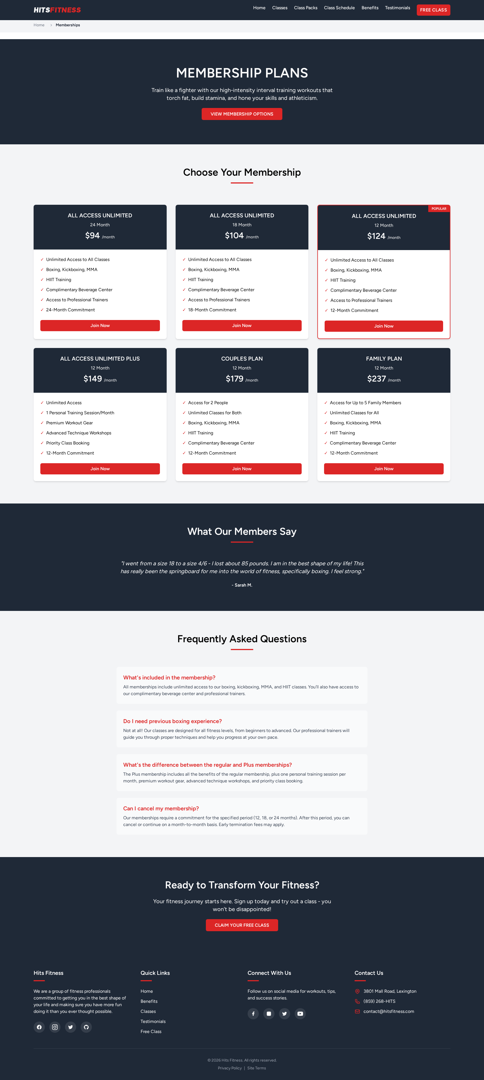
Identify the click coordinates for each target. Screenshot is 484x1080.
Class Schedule (339, 7)
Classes (279, 7)
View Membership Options (242, 114)
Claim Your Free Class (242, 925)
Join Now (100, 325)
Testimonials (397, 7)
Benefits (370, 7)
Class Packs (305, 7)
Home (259, 7)
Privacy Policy (230, 1068)
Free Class (433, 10)
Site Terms (256, 1068)
